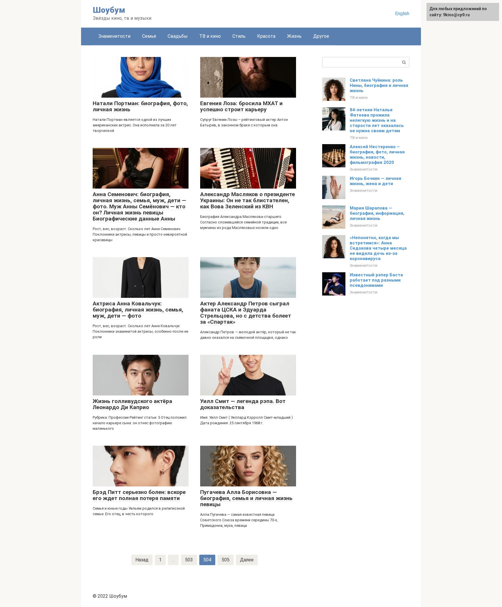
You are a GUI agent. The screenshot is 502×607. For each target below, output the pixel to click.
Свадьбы (178, 36)
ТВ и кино (210, 36)
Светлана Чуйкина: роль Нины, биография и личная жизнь (379, 85)
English (402, 13)
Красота (266, 36)
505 (226, 560)
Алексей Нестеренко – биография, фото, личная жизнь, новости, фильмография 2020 (377, 154)
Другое (321, 36)
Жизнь (294, 36)
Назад (141, 560)
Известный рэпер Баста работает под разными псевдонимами (376, 280)
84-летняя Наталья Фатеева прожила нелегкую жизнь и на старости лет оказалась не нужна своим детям (377, 120)
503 (189, 560)
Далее (247, 560)
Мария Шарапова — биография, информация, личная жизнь (377, 213)
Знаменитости (114, 36)
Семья (149, 36)
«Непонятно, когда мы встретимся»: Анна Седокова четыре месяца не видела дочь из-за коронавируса (378, 248)
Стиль (238, 36)
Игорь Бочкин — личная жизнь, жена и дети (375, 181)
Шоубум (109, 10)
